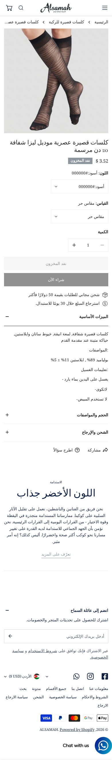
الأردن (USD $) (20, 676)
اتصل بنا (78, 688)
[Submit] (9, 636)
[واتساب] (76, 676)
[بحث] (21, 8)
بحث (23, 688)
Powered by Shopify (77, 729)
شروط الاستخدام (42, 650)
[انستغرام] (91, 676)
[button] (10, 8)
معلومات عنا (98, 688)
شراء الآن (56, 279)
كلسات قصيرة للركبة (66, 22)
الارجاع (103, 705)
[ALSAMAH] (56, 8)
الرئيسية (101, 22)
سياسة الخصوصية (63, 697)
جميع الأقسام (56, 688)
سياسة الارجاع (17, 697)
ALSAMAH (49, 729)
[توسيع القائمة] (104, 7)
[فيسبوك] (105, 676)
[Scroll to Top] (102, 730)
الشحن (38, 697)
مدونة (36, 688)
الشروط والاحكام (95, 697)
